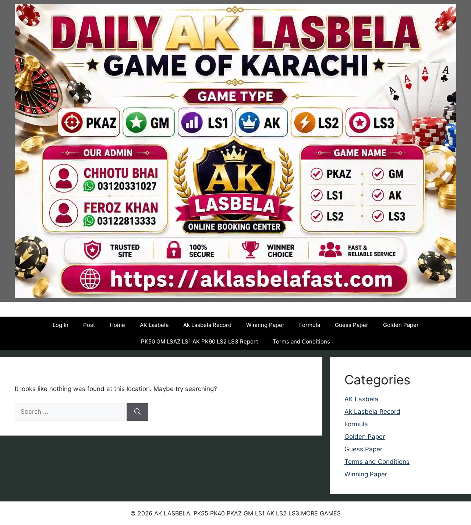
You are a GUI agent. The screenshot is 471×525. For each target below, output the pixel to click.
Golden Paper (401, 324)
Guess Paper (351, 324)
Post (89, 324)
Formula (309, 324)
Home (117, 324)
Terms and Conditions (301, 341)
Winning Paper (265, 324)
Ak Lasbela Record (207, 324)
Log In (60, 324)
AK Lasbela (154, 324)
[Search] (137, 412)
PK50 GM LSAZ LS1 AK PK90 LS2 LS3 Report (199, 341)
